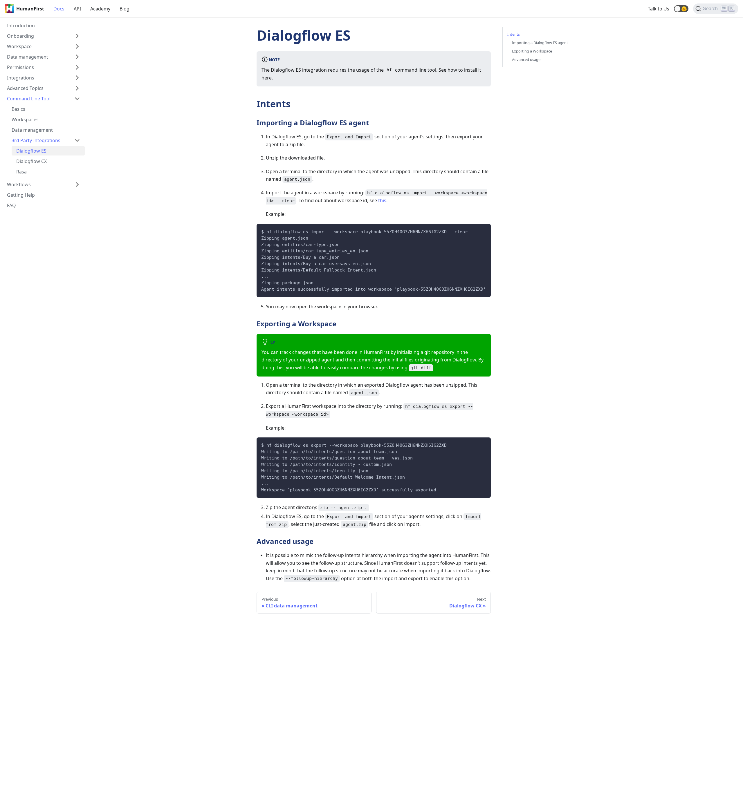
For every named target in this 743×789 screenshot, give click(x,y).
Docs (58, 9)
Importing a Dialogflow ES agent (540, 42)
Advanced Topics (25, 88)
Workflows (19, 184)
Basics (18, 109)
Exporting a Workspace (532, 51)
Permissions (20, 67)
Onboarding (20, 36)
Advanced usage (526, 59)
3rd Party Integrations (36, 140)
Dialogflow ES (31, 151)
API (77, 9)
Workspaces (25, 119)
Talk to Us (658, 9)
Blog (124, 9)
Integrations (20, 78)
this (382, 200)
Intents (513, 34)
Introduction (21, 25)
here (267, 78)
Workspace (19, 46)
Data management (27, 57)
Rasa (21, 172)
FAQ (11, 205)
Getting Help (21, 195)
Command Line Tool (29, 98)
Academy (100, 9)
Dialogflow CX (31, 161)
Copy (481, 230)
